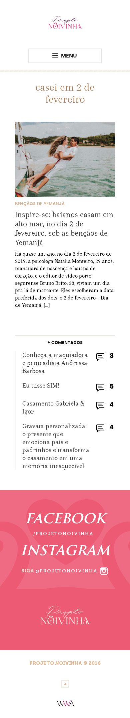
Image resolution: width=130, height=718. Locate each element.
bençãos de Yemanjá (40, 204)
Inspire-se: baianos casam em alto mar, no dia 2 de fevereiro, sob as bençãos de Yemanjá (64, 228)
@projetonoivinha (67, 571)
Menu (69, 56)
